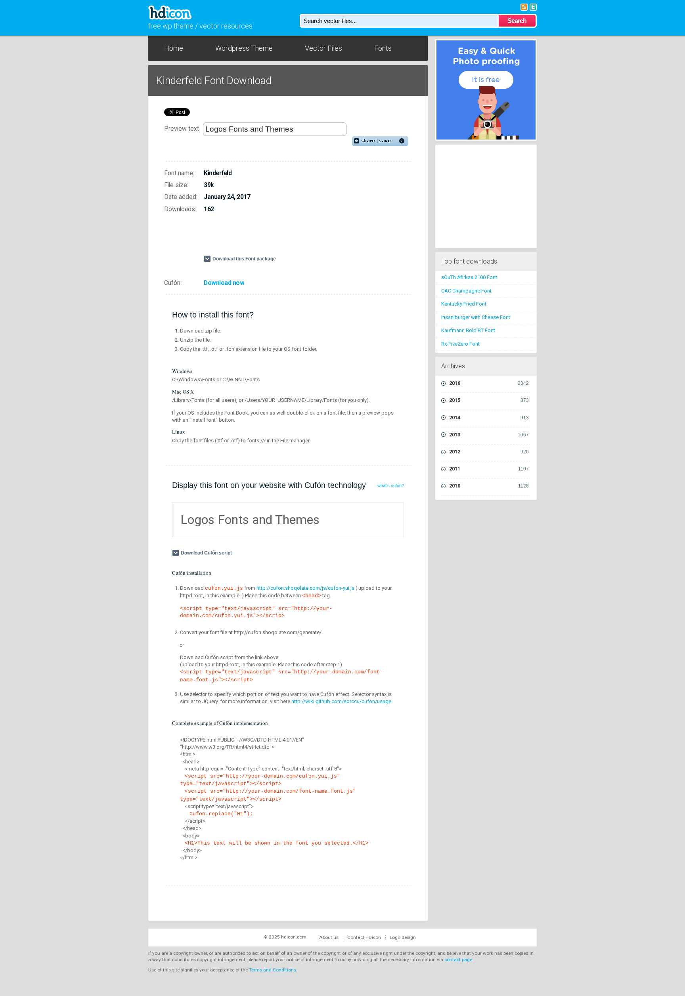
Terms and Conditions (272, 970)
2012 (489, 452)
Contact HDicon (364, 937)
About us (329, 937)
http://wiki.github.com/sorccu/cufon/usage (341, 701)
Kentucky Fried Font (463, 304)
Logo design (403, 937)
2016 (489, 383)
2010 (489, 486)
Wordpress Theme (244, 48)
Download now (224, 283)
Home (173, 48)
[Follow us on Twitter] (533, 7)
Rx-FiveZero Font (460, 344)
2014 (489, 418)
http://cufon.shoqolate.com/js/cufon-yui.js (305, 588)
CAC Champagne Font (466, 291)
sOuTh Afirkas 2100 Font (469, 277)
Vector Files (323, 48)
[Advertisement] (296, 237)
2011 (489, 469)
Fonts (383, 48)
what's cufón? (390, 485)
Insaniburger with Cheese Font (475, 317)
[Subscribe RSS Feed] (524, 7)
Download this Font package (244, 259)
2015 (489, 400)
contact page (458, 959)
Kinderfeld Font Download (214, 80)
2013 (489, 435)
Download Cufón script (206, 553)
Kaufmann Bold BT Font (468, 330)
